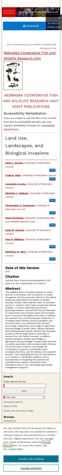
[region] (31, 449)
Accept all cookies (31, 459)
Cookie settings (31, 468)
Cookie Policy (16, 449)
